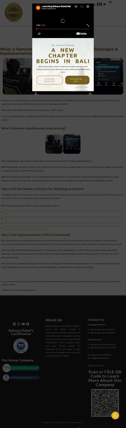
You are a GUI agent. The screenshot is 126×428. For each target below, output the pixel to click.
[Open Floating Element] (115, 415)
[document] (63, 214)
